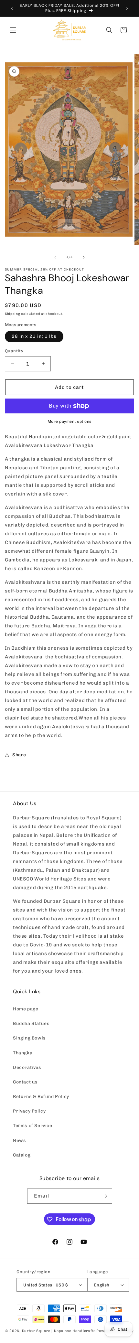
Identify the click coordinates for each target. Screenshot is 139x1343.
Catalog (21, 1155)
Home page (25, 1009)
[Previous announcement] (12, 8)
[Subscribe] (105, 1196)
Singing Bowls (29, 1038)
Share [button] (19, 755)
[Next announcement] (127, 8)
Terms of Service (32, 1125)
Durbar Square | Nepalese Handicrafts (59, 1331)
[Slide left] (55, 257)
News (19, 1140)
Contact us (25, 1082)
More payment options (70, 421)
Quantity (14, 350)
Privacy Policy (29, 1111)
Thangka (22, 1053)
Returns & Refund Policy (41, 1096)
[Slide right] (84, 257)
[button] (13, 30)
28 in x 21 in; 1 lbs (34, 336)
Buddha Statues (31, 1023)
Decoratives (27, 1067)
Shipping (12, 314)
